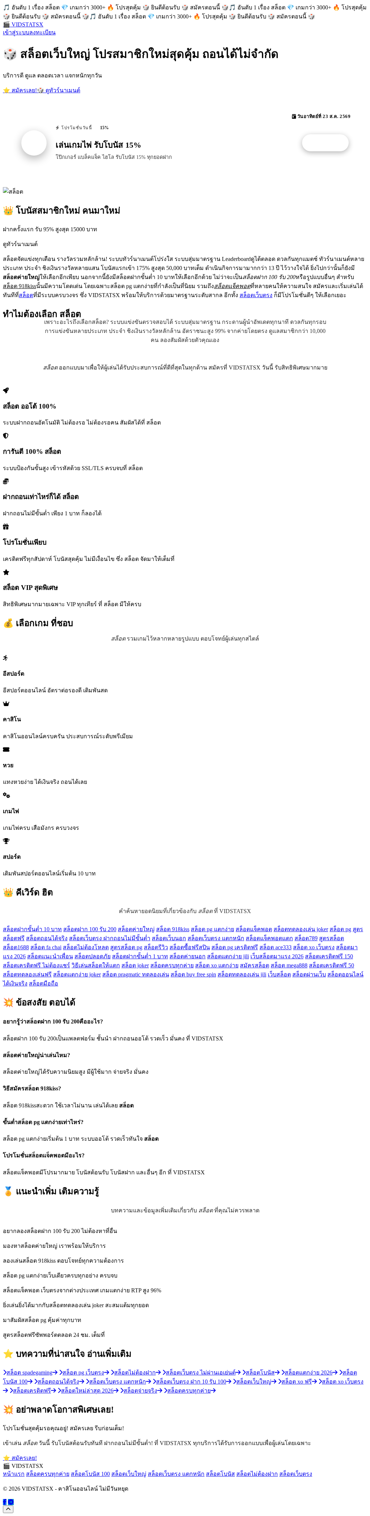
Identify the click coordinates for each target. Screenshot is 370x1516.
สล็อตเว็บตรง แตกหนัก (216, 938)
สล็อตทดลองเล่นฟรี (27, 974)
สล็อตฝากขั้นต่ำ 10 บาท (32, 929)
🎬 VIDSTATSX (23, 24)
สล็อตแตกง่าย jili (228, 956)
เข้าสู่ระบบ (16, 32)
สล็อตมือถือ (43, 983)
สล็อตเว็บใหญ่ (128, 1474)
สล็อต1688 (16, 947)
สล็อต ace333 (275, 947)
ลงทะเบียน (42, 32)
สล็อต (26, 295)
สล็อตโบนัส (220, 1474)
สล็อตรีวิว (156, 947)
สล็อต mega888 (289, 965)
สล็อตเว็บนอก (169, 938)
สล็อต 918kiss (172, 929)
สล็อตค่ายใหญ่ (136, 929)
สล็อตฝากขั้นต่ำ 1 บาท (140, 956)
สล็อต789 (306, 938)
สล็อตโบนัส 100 (90, 1474)
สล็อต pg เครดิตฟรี (234, 947)
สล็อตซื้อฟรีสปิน (189, 947)
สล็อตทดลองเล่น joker (301, 929)
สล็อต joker (135, 965)
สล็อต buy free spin (193, 974)
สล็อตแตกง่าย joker (77, 974)
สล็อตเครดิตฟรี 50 (331, 965)
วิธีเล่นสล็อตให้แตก (96, 965)
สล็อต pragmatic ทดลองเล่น (135, 974)
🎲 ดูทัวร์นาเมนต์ (58, 90)
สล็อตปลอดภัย (92, 956)
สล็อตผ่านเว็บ (309, 974)
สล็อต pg (340, 929)
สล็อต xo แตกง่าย (216, 965)
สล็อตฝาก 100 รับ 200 (89, 929)
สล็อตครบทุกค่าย (172, 965)
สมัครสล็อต (254, 965)
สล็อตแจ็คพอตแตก (269, 938)
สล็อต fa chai (45, 947)
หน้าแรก (14, 1474)
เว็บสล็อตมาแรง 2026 (277, 956)
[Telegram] (11, 1502)
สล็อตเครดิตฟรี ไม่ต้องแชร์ (36, 965)
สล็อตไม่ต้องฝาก (257, 1474)
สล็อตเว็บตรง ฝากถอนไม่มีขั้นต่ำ (109, 938)
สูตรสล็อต (331, 938)
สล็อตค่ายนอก (187, 956)
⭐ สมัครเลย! (20, 90)
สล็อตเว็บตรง (256, 295)
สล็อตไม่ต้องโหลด (86, 947)
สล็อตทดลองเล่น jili (242, 974)
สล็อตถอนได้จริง (47, 938)
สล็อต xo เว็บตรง (314, 947)
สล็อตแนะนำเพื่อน (50, 956)
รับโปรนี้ (329, 143)
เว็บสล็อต (279, 974)
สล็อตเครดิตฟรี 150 (329, 956)
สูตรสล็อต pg (126, 947)
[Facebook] (5, 1502)
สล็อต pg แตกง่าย (212, 929)
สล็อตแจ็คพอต (254, 929)
